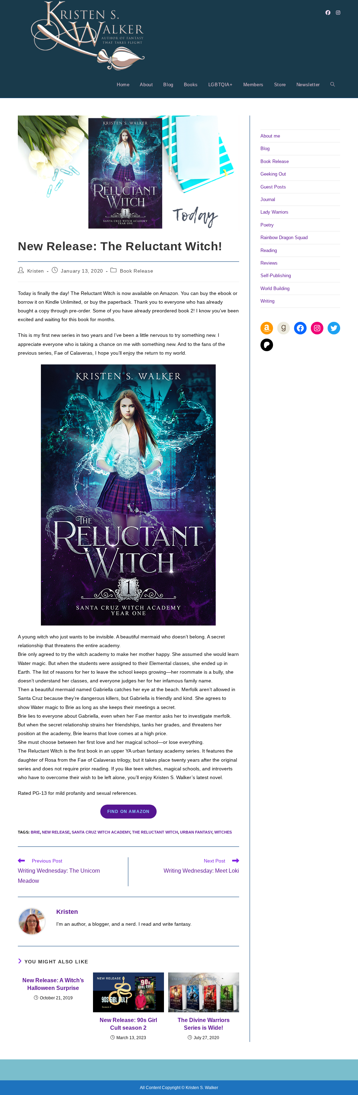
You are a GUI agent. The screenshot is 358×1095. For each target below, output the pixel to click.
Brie (35, 832)
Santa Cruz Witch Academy (101, 832)
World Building (274, 288)
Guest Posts (273, 187)
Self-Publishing (275, 275)
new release (56, 832)
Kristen (35, 271)
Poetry (267, 225)
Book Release (136, 271)
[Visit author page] (32, 921)
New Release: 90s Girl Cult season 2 (128, 1024)
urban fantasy (196, 832)
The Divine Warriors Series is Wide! (204, 1024)
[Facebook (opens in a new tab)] (328, 12)
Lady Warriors (274, 212)
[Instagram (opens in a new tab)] (338, 12)
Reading (268, 250)
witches (223, 832)
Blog (265, 148)
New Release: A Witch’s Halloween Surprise (53, 984)
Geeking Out (273, 174)
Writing (267, 301)
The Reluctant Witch (155, 832)
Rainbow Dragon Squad (284, 237)
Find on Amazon (128, 811)
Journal (267, 199)
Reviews (269, 263)
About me (270, 136)
